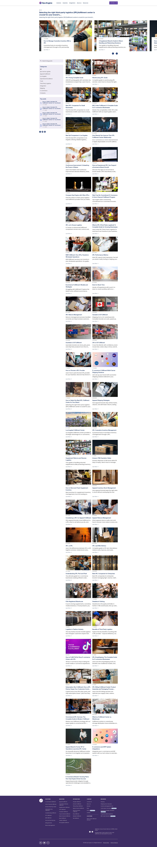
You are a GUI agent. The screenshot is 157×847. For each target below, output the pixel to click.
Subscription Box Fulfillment (49, 810)
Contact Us (89, 801)
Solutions (58, 3)
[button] (59, 3)
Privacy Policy (106, 842)
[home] (46, 3)
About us (79, 3)
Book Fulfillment (62, 818)
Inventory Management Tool (107, 806)
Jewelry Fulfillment (63, 820)
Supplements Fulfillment (64, 807)
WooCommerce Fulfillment (76, 811)
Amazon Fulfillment (77, 804)
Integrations (72, 3)
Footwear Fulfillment (63, 811)
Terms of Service (114, 842)
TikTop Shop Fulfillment (78, 806)
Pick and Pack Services (50, 820)
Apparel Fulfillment (63, 801)
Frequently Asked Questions (107, 814)
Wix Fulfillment (76, 818)
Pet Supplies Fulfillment (64, 822)
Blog (88, 808)
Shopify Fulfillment (77, 801)
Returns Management (50, 825)
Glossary (103, 801)
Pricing (91, 810)
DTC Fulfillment (48, 815)
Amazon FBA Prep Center (50, 806)
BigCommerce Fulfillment (78, 808)
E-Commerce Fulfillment (50, 801)
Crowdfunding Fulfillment (50, 813)
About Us (89, 804)
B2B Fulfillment (48, 817)
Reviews (88, 806)
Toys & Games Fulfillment (64, 814)
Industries (65, 3)
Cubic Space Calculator (108, 808)
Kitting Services (48, 822)
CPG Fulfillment (62, 809)
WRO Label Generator (108, 816)
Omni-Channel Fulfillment (50, 804)
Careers (88, 812)
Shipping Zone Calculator (106, 804)
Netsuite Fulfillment (77, 816)
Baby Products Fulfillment (64, 816)
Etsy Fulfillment (76, 814)
